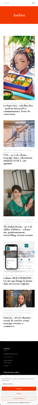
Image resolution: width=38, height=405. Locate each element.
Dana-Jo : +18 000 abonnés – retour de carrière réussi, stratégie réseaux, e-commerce (18, 322)
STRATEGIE (18, 315)
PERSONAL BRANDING (10, 103)
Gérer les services (8, 383)
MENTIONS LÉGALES (24, 402)
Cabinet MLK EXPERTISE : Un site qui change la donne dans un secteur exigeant (17, 280)
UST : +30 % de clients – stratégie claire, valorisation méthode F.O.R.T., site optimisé (17, 159)
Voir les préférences (19, 398)
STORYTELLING (24, 103)
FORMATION (29, 275)
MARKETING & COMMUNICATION (13, 150)
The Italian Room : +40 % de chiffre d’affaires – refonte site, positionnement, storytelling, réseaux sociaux (18, 231)
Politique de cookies (12, 402)
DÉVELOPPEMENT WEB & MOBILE (14, 219)
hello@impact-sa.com (11, 354)
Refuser (19, 393)
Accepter (19, 388)
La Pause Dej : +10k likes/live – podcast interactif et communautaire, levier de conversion (18, 110)
